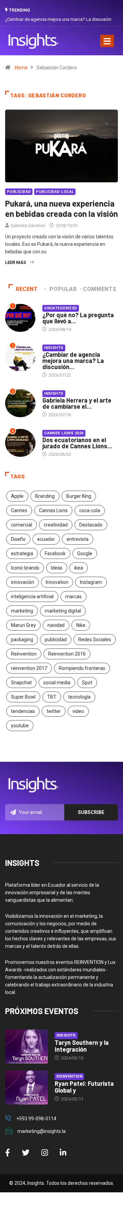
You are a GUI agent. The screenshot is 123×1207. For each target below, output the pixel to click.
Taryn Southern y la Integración (82, 1046)
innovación (22, 582)
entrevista (77, 539)
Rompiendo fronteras (82, 668)
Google (84, 553)
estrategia (22, 553)
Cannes (19, 510)
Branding (45, 496)
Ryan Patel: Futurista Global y (84, 1087)
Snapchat (21, 682)
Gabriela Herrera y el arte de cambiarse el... (76, 403)
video (78, 711)
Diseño (18, 539)
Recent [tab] (27, 289)
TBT (51, 697)
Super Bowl (23, 697)
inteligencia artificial (32, 596)
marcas (73, 596)
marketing (22, 611)
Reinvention (24, 654)
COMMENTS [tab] (99, 289)
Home (21, 67)
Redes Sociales (94, 639)
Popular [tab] (63, 289)
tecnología (79, 697)
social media (56, 682)
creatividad (56, 525)
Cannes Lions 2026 (63, 433)
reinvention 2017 (29, 668)
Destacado (90, 525)
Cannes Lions (53, 510)
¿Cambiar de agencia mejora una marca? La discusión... (73, 360)
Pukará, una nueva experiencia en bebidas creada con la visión (61, 208)
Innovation (57, 582)
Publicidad (19, 192)
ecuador (46, 539)
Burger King (78, 496)
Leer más (15, 262)
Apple (17, 496)
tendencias (23, 711)
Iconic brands (25, 568)
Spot (87, 682)
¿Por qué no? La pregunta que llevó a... (78, 318)
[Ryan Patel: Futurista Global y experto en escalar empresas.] (26, 1087)
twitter (53, 711)
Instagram (91, 582)
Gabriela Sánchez (28, 225)
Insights (54, 348)
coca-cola (89, 510)
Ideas (57, 568)
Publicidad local (55, 192)
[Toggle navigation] (107, 40)
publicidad (56, 639)
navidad (56, 625)
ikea (78, 568)
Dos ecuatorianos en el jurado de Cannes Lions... (77, 443)
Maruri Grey (23, 625)
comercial (21, 525)
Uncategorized (60, 308)
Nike (80, 625)
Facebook (55, 553)
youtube (20, 725)
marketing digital (63, 611)
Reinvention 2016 (67, 654)
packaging (22, 639)
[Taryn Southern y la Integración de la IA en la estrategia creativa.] (26, 1046)
